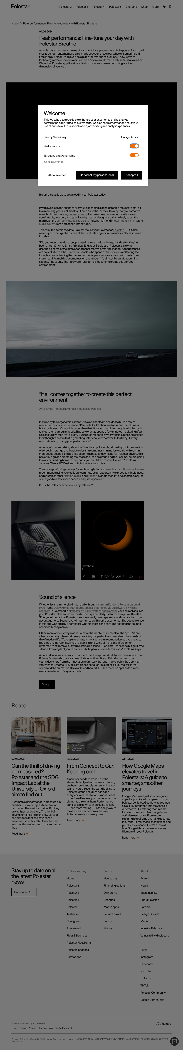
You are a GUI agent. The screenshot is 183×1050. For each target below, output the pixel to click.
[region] (93, 145)
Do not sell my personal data (97, 175)
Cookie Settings (53, 161)
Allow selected (57, 175)
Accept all (131, 175)
